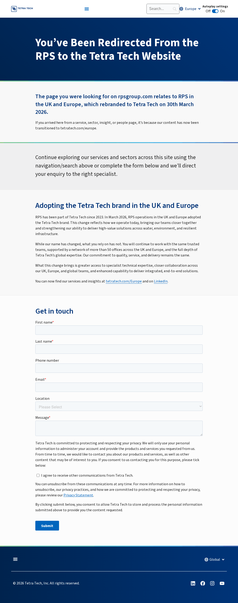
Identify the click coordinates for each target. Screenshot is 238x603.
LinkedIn (161, 281)
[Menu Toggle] (86, 9)
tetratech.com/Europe (124, 281)
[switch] (215, 11)
